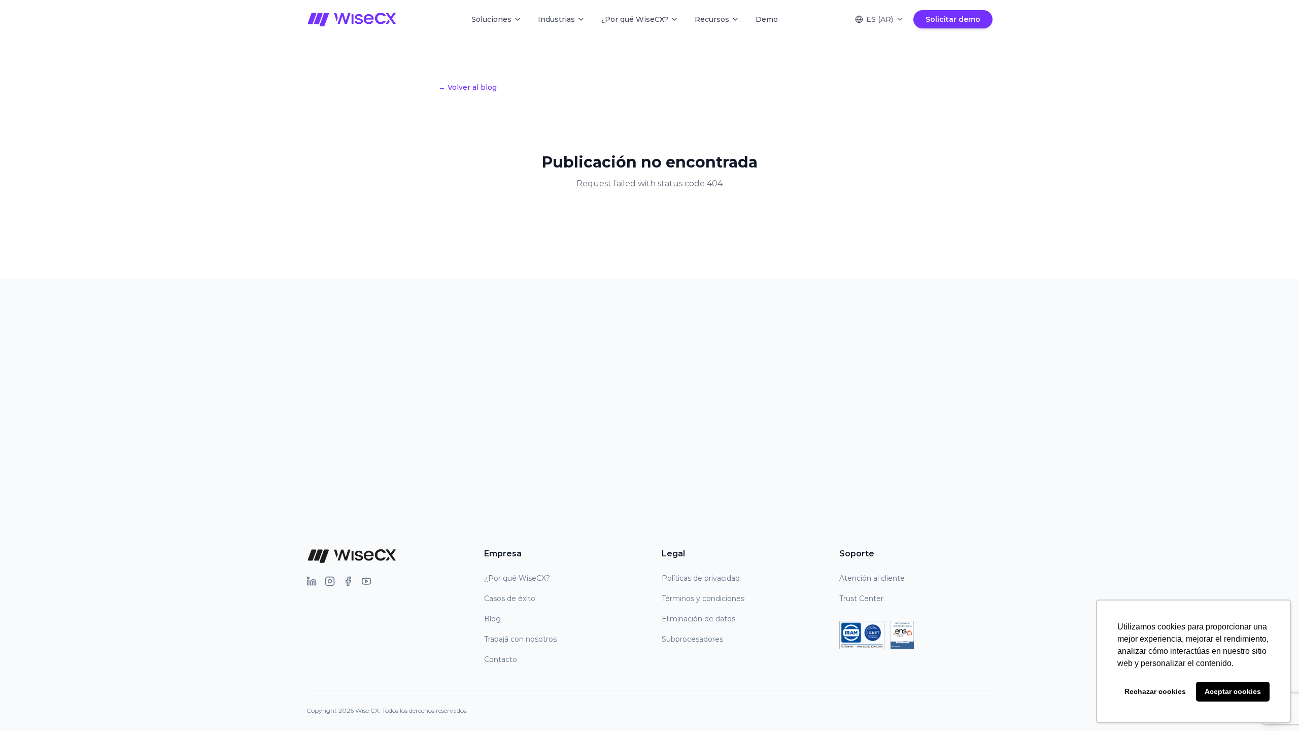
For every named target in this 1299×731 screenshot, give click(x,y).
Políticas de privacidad (701, 578)
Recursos (712, 19)
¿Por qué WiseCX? (634, 19)
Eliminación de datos (698, 618)
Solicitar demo (953, 19)
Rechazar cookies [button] (1155, 691)
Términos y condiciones (703, 598)
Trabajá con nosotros (520, 639)
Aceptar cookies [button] (1233, 691)
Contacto (500, 659)
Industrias (556, 19)
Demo (767, 19)
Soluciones (491, 19)
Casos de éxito (509, 598)
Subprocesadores (692, 639)
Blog (492, 618)
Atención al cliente (872, 578)
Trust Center (861, 598)
